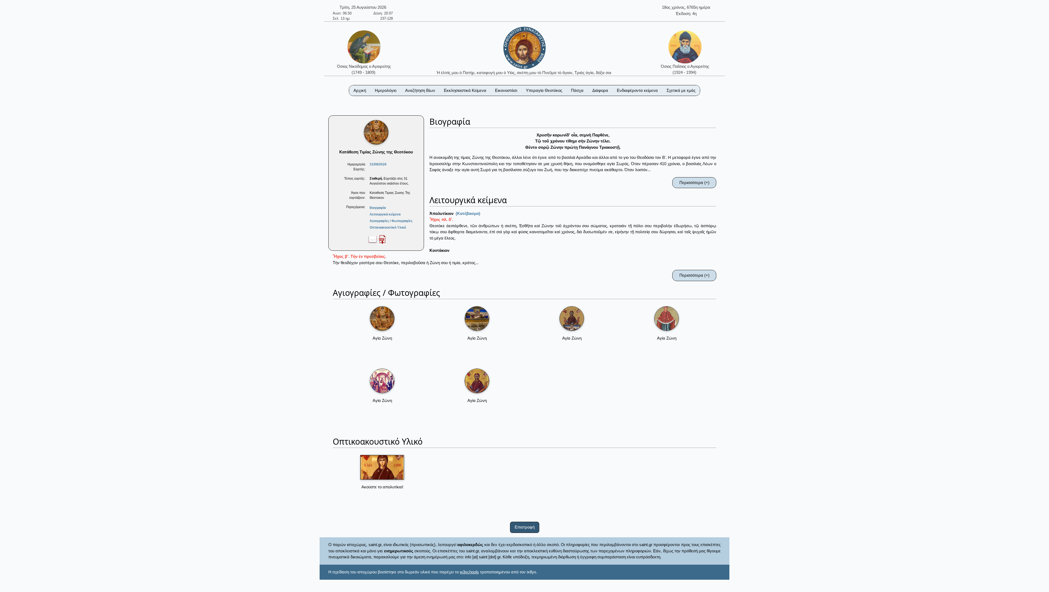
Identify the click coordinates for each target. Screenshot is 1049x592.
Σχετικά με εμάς (681, 90)
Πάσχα (577, 90)
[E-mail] (372, 239)
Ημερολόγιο (385, 90)
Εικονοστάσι (506, 90)
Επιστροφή (525, 527)
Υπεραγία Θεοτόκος (544, 90)
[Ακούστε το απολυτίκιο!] (382, 467)
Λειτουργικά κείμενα (385, 214)
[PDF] (382, 239)
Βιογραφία (378, 208)
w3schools (469, 572)
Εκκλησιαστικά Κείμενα (465, 90)
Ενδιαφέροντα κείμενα (637, 90)
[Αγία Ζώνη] (382, 318)
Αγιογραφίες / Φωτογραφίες (391, 221)
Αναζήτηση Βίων (420, 90)
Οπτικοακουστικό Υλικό (388, 227)
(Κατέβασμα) (468, 213)
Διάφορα (600, 90)
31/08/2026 (378, 164)
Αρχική (359, 90)
